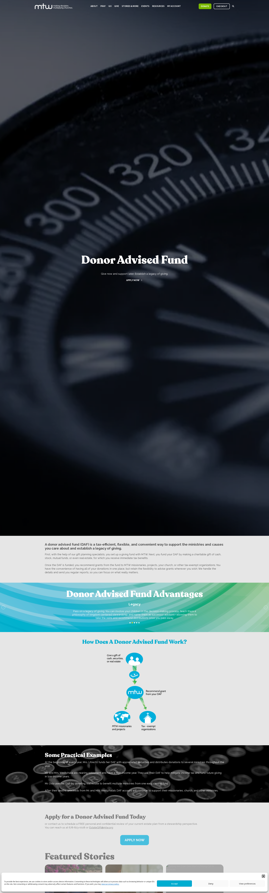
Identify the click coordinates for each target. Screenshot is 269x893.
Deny (210, 883)
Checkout (221, 6)
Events (145, 6)
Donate (205, 6)
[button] (263, 876)
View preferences (247, 883)
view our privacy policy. (110, 884)
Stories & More (130, 6)
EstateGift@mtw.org (101, 823)
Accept (174, 883)
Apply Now (132, 280)
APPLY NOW (134, 836)
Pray (103, 6)
